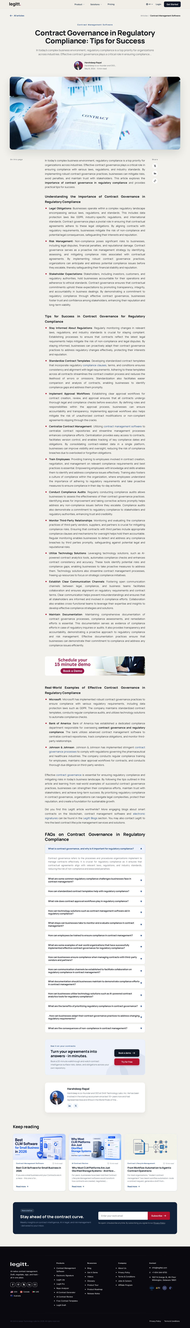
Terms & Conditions (126, 1276)
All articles (19, 15)
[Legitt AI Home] (36, 4)
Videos (90, 1276)
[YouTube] (35, 1284)
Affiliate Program (125, 1285)
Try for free (126, 1061)
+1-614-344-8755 (159, 1272)
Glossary (91, 1281)
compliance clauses (94, 365)
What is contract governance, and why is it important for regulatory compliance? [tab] (91, 848)
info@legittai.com (159, 1268)
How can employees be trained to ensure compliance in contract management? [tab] (90, 935)
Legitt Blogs (90, 818)
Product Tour (92, 1285)
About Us (122, 1268)
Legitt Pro (60, 1284)
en (150, 4)
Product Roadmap (95, 1289)
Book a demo (125, 1053)
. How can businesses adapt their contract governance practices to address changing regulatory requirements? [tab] (94, 1017)
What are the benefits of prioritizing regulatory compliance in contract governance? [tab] (93, 1006)
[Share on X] (155, 166)
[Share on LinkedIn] (155, 173)
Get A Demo (92, 1272)
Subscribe (156, 1215)
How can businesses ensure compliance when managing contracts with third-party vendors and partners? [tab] (92, 959)
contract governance (68, 775)
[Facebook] (12, 1284)
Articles (144, 15)
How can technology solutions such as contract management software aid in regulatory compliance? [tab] (89, 912)
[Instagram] (18, 1284)
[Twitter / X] (75, 1105)
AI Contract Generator (65, 1292)
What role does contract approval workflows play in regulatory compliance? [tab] (88, 901)
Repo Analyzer (62, 1288)
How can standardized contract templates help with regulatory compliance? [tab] (88, 891)
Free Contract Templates (67, 1301)
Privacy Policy (159, 1223)
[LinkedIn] (69, 1105)
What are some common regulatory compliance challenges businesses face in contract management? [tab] (89, 880)
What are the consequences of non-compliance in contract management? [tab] (87, 1028)
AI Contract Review (64, 1297)
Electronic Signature (65, 1275)
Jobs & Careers (125, 1281)
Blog (89, 1268)
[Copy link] (155, 181)
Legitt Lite (60, 1280)
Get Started (172, 4)
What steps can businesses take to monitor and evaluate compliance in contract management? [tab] (91, 924)
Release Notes (93, 1293)
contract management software (123, 426)
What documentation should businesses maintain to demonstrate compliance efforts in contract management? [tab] (94, 983)
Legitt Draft (61, 1305)
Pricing (111, 4)
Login (158, 4)
